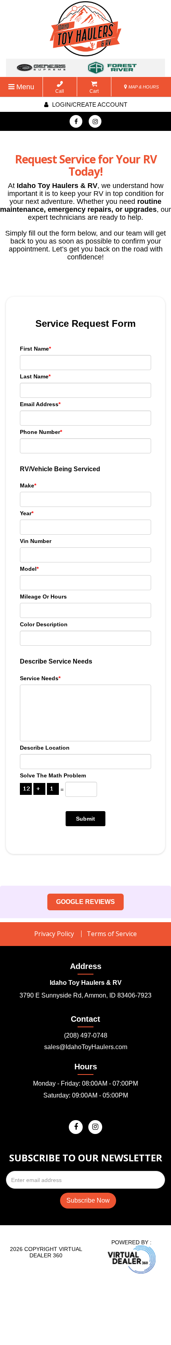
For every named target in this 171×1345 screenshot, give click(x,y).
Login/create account (89, 104)
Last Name (35, 376)
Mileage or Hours (43, 596)
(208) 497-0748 (85, 1035)
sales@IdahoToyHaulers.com (85, 1047)
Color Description (44, 624)
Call (59, 91)
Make (28, 485)
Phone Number (41, 432)
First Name (35, 348)
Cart (94, 91)
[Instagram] (95, 121)
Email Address (40, 404)
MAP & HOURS (143, 86)
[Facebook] (76, 121)
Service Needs (40, 678)
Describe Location (45, 747)
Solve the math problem (53, 775)
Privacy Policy (54, 933)
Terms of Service (112, 933)
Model (29, 569)
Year (26, 513)
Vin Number (35, 541)
